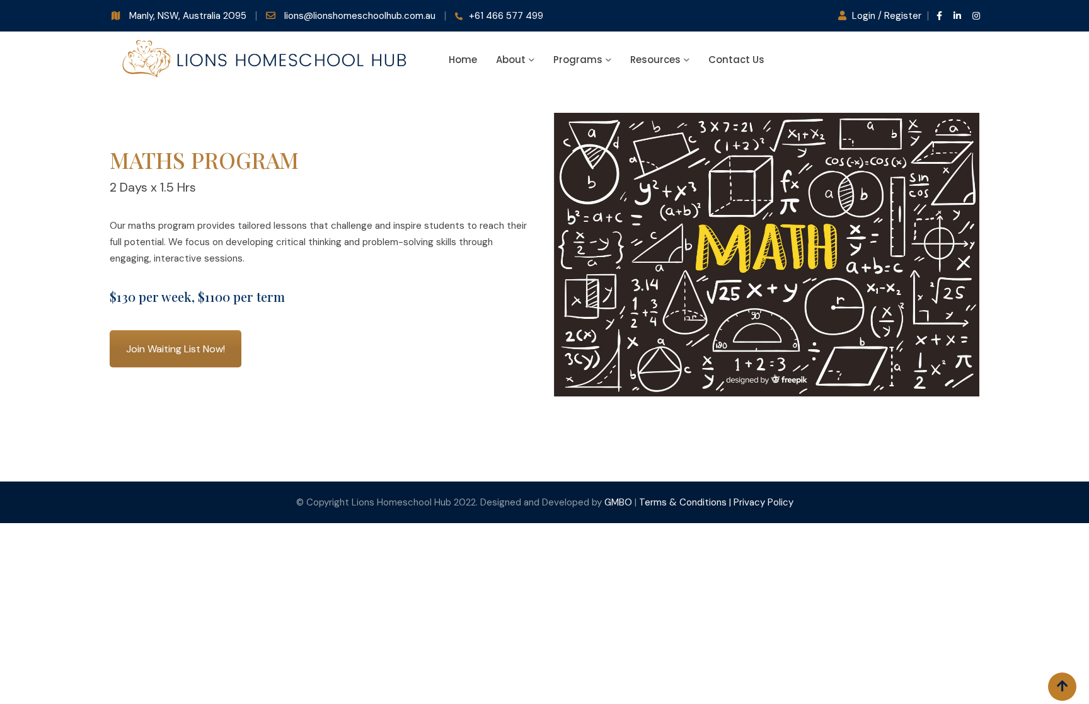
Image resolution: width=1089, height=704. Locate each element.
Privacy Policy (763, 502)
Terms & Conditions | (686, 502)
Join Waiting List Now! (175, 348)
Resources (655, 59)
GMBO (618, 502)
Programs (577, 59)
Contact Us (736, 59)
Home (463, 59)
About (511, 59)
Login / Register (887, 15)
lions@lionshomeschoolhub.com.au (361, 15)
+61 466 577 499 (506, 15)
